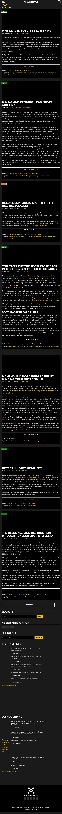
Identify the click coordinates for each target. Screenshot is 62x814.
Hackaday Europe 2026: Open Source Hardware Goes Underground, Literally (26, 665)
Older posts (28, 605)
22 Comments (17, 661)
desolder (19, 441)
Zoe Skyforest (15, 33)
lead (42, 73)
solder (44, 441)
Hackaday (31, 1)
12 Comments (16, 737)
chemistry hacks (13, 503)
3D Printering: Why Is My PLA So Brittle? (24, 740)
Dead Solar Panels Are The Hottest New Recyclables (29, 204)
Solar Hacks (37, 234)
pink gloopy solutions (27, 397)
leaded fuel (48, 73)
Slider (29, 70)
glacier (16, 506)
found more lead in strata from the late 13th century (30, 480)
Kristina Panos (16, 271)
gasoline (38, 73)
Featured (11, 70)
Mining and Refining (32, 176)
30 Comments (24, 382)
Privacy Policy (56, 806)
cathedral (10, 506)
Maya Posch (17, 538)
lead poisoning (20, 597)
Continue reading (32, 66)
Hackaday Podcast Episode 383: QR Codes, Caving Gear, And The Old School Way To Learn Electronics (27, 723)
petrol (54, 73)
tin (22, 239)
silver (40, 176)
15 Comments (16, 762)
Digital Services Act (24, 807)
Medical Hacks (29, 594)
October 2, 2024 (6, 107)
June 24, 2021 (6, 271)
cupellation (10, 176)
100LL (9, 73)
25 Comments (17, 682)
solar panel (9, 239)
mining (28, 506)
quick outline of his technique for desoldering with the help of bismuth (32, 391)
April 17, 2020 (6, 470)
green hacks (12, 234)
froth (16, 176)
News (30, 344)
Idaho (20, 176)
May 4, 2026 (5, 33)
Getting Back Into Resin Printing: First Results (26, 679)
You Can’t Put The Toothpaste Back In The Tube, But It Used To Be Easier (29, 268)
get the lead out (26, 346)
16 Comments (26, 107)
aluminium (10, 237)
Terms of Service (16, 807)
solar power (17, 239)
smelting (34, 506)
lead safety (28, 597)
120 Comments (26, 538)
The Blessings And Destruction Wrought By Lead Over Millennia (27, 534)
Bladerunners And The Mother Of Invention (26, 672)
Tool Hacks (11, 438)
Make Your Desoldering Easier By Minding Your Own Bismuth (28, 378)
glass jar (33, 346)
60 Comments (25, 271)
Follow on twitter (5, 627)
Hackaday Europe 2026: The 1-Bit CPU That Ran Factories (26, 657)
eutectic (25, 441)
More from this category (9, 685)
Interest (17, 70)
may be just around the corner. (37, 226)
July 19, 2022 (5, 208)
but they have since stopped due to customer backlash (40, 300)
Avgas (13, 73)
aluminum (17, 237)
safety (35, 597)
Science (32, 503)
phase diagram (36, 441)
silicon (54, 237)
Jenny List (14, 470)
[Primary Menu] (59, 1)
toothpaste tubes (53, 346)
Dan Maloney (17, 107)
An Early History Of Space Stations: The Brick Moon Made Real (26, 649)
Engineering (12, 173)
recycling (49, 237)
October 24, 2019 (7, 538)
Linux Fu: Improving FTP (18, 765)
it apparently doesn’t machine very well (22, 430)
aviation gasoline (29, 73)
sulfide (44, 176)
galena (9, 597)
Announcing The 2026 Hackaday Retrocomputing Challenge (27, 758)
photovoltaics (41, 237)
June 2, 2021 (5, 382)
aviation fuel (19, 73)
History (25, 344)
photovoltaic (33, 237)
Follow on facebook (3, 627)
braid (14, 441)
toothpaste (43, 346)
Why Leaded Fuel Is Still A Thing (26, 30)
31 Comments (16, 676)
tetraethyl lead (6, 75)
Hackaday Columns (23, 234)
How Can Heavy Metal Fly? (22, 468)
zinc (48, 176)
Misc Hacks (23, 70)
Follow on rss (11, 627)
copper (23, 237)
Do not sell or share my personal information (40, 807)
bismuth (9, 441)
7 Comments (16, 669)
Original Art (31, 173)
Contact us (13, 627)
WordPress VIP (34, 809)
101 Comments (25, 33)
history (20, 506)
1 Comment (16, 728)
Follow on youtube (8, 627)
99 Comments (25, 208)
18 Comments (23, 470)
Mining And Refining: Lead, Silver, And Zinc (27, 104)
